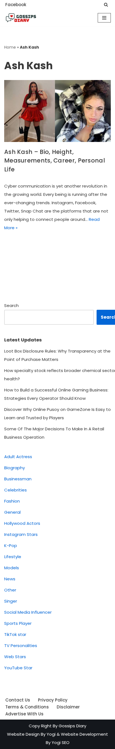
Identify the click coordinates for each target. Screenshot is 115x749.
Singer (10, 601)
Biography (14, 468)
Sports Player (18, 623)
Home (10, 47)
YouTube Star (18, 668)
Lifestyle (12, 557)
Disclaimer (68, 707)
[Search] (106, 5)
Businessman (18, 479)
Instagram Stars (21, 534)
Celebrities (15, 490)
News (9, 579)
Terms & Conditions (27, 707)
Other (10, 590)
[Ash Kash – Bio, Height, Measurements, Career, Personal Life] (57, 111)
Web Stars (15, 657)
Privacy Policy (53, 700)
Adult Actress (18, 457)
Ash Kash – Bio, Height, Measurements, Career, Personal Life (54, 160)
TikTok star (15, 634)
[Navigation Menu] (104, 18)
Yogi (50, 734)
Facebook (15, 5)
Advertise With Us (24, 714)
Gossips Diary (72, 726)
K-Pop (10, 545)
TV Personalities (20, 645)
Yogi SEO (61, 742)
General (12, 512)
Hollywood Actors (22, 523)
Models (11, 568)
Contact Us (17, 700)
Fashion (12, 501)
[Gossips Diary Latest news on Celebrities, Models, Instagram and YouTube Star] (21, 18)
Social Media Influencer (28, 612)
